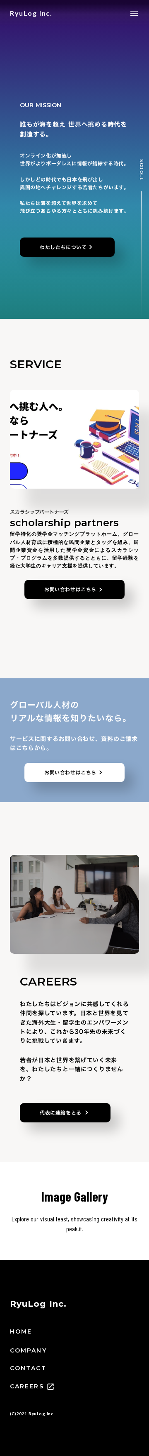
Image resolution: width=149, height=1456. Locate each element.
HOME (21, 1331)
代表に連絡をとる (61, 1112)
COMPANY (28, 1350)
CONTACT (28, 1368)
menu (134, 13)
